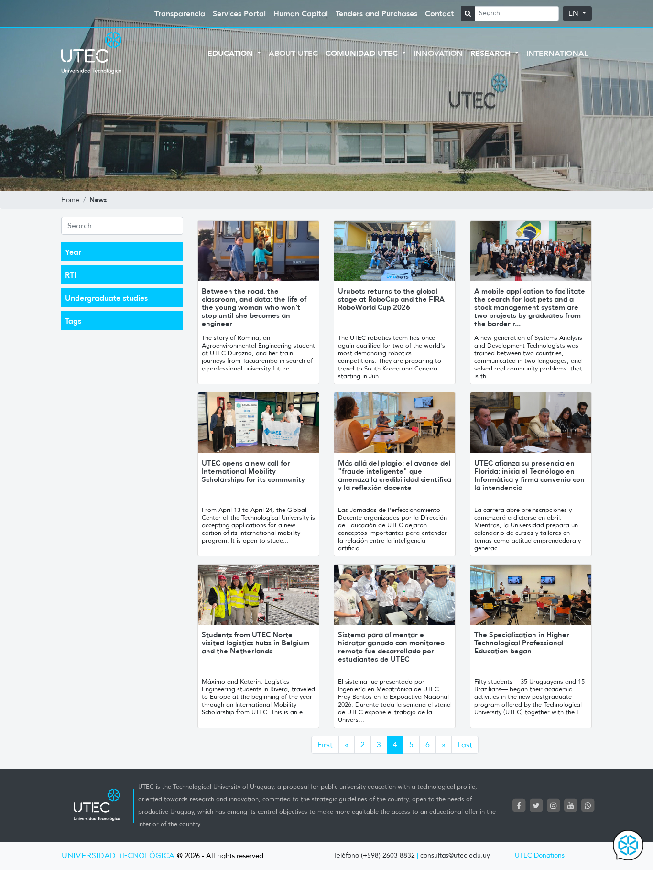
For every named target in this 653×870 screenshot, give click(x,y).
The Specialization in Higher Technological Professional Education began (521, 642)
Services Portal (239, 13)
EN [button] (574, 13)
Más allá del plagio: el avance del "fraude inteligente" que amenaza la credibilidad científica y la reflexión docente (394, 475)
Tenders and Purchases (376, 13)
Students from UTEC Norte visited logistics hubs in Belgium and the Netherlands (255, 642)
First (325, 744)
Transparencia (179, 13)
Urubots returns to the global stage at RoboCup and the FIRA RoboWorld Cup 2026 (391, 299)
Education (231, 53)
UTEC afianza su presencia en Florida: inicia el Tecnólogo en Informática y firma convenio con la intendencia (529, 475)
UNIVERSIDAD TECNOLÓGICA (118, 855)
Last (464, 744)
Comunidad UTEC (363, 53)
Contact (439, 13)
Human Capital (300, 13)
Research (491, 53)
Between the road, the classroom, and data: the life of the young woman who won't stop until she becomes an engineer (254, 307)
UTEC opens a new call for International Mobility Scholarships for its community (253, 471)
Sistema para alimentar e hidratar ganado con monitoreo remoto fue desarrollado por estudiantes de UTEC (391, 646)
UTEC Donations (540, 855)
